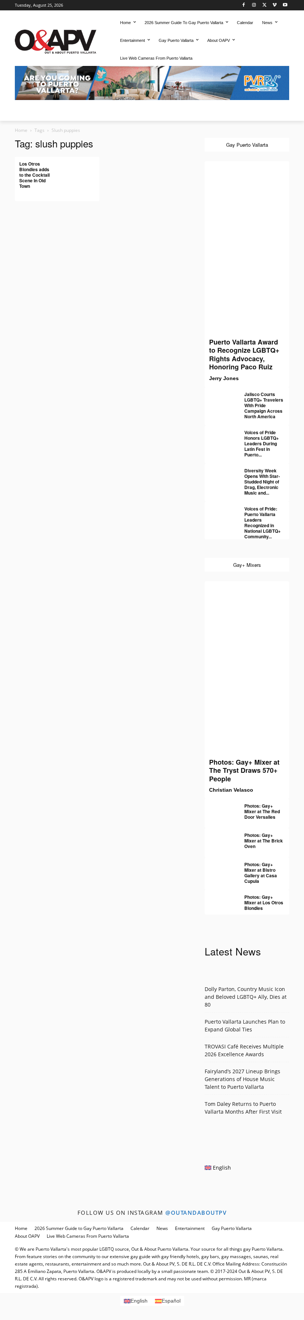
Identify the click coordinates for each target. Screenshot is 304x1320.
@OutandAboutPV (196, 1212)
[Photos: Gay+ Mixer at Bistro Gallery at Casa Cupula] (219, 867)
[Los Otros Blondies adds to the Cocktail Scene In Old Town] (80, 170)
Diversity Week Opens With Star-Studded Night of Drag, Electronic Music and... (262, 481)
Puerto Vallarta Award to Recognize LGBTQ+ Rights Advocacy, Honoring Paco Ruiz (244, 354)
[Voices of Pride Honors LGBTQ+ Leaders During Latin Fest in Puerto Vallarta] (219, 435)
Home (21, 130)
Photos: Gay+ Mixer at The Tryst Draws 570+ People (244, 770)
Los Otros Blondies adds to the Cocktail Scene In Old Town (34, 174)
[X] (264, 5)
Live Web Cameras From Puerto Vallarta (88, 1236)
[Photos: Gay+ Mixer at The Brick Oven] (219, 838)
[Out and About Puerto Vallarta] (55, 41)
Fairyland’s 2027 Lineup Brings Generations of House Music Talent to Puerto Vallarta (242, 1079)
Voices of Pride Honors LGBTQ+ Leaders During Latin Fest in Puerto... (261, 443)
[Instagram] (254, 5)
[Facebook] (243, 5)
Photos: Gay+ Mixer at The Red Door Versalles (262, 811)
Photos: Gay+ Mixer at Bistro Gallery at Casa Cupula (260, 872)
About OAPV (27, 1236)
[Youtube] (285, 5)
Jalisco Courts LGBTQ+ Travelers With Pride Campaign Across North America (263, 405)
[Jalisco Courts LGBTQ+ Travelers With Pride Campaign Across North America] (219, 397)
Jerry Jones (224, 378)
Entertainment (190, 1228)
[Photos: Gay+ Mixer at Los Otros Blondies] (219, 900)
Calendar (139, 1228)
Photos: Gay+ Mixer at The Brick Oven (263, 840)
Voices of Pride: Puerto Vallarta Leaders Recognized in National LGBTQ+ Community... (262, 522)
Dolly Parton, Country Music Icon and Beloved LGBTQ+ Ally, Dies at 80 (246, 996)
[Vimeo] (274, 5)
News (162, 1228)
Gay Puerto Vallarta (232, 1228)
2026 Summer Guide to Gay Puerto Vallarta (78, 1228)
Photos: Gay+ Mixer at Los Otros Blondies (263, 902)
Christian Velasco (231, 790)
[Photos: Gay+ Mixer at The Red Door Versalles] (219, 809)
